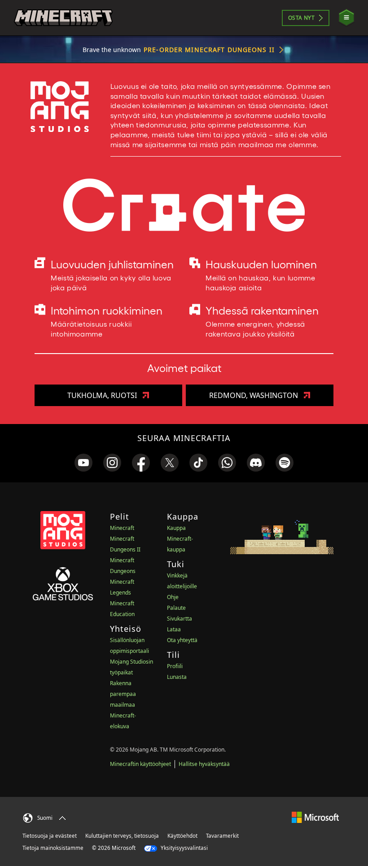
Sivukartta (179, 618)
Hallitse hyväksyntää (204, 764)
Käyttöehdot (182, 835)
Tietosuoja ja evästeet (49, 835)
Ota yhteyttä (182, 640)
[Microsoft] (315, 816)
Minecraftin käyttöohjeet (140, 764)
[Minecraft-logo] (63, 17)
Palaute (176, 608)
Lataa (174, 629)
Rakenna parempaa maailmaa (123, 694)
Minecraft (122, 528)
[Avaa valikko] (346, 18)
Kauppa (176, 528)
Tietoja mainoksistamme (52, 847)
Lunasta (177, 677)
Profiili (175, 666)
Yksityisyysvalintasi (183, 847)
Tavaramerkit (222, 835)
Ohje (173, 597)
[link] (83, 463)
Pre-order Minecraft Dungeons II (209, 49)
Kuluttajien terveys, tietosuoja (122, 835)
